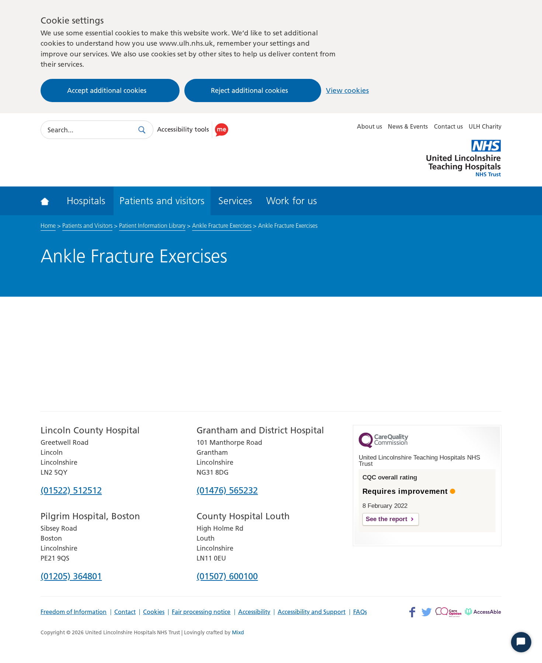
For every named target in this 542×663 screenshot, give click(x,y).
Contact (125, 612)
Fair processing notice (201, 612)
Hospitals (86, 201)
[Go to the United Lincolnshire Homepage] (50, 200)
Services (235, 201)
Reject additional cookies (249, 90)
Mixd (238, 632)
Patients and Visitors (87, 225)
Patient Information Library (152, 225)
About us (369, 126)
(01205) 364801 (71, 576)
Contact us (448, 126)
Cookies (153, 612)
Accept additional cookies (106, 90)
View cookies (347, 90)
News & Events (408, 126)
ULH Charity (485, 126)
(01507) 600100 (227, 576)
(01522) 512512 (71, 491)
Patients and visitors (162, 201)
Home (48, 225)
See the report (386, 519)
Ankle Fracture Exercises (221, 225)
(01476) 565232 (227, 491)
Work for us (291, 201)
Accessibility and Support (311, 612)
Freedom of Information (74, 612)
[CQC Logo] (383, 446)
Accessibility (254, 612)
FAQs (360, 612)
